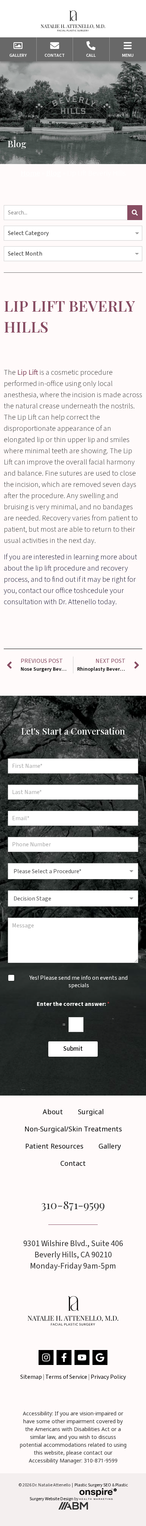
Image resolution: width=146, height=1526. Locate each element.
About (53, 1111)
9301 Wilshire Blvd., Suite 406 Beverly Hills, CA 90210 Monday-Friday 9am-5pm (73, 1255)
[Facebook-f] (64, 1357)
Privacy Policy (108, 1377)
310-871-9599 (73, 1204)
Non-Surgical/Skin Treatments (73, 1128)
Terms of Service (66, 1377)
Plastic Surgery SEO (92, 1485)
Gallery (109, 1146)
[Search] (134, 212)
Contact (73, 1163)
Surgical (91, 1111)
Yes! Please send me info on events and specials (79, 982)
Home (30, 173)
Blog (53, 173)
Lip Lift (27, 372)
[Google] (99, 1357)
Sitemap (31, 1377)
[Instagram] (46, 1357)
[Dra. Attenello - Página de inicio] (73, 21)
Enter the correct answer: (73, 1004)
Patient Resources (54, 1146)
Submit (73, 1048)
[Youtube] (81, 1357)
